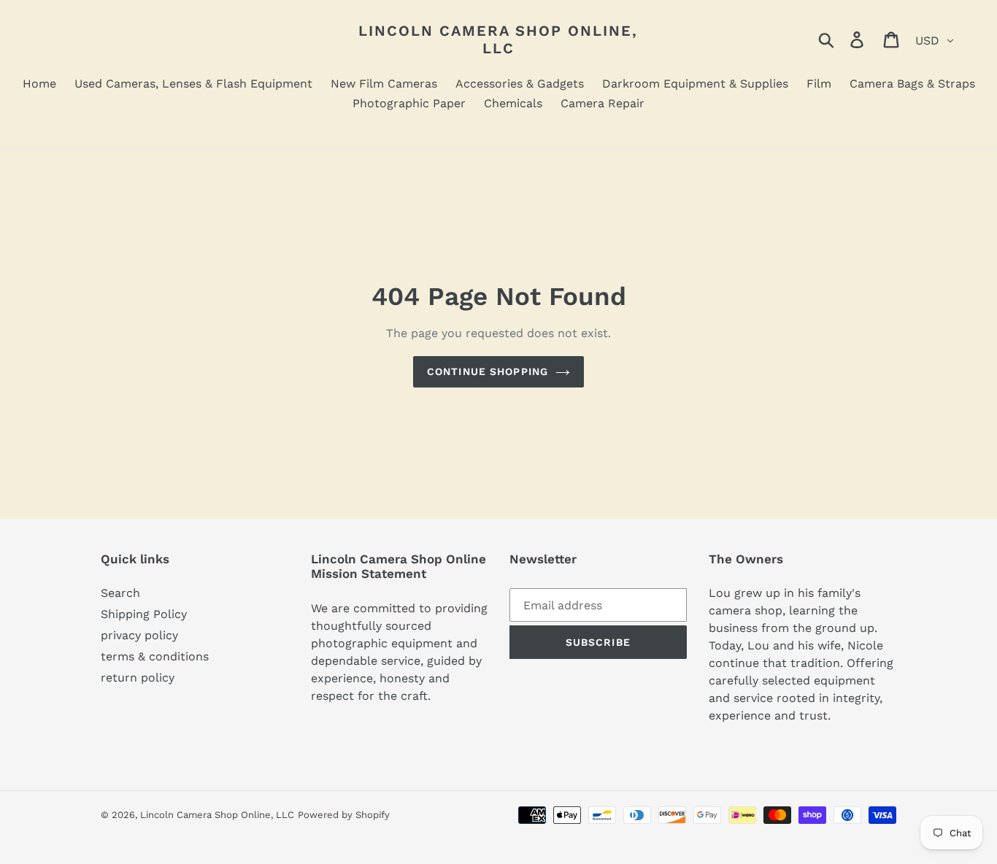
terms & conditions (155, 656)
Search (120, 593)
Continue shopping (487, 371)
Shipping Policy (144, 614)
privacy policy (139, 635)
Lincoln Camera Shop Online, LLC (498, 39)
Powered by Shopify (344, 814)
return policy (137, 677)
